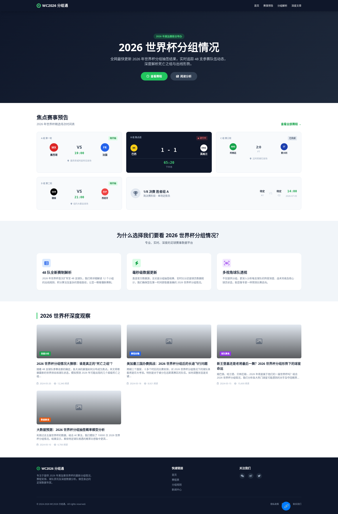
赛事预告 (268, 5)
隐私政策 (274, 504)
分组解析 (282, 5)
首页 (256, 5)
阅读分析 (186, 76)
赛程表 (175, 479)
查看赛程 (156, 76)
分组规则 (177, 484)
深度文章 (296, 5)
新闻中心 (177, 489)
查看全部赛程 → (291, 124)
